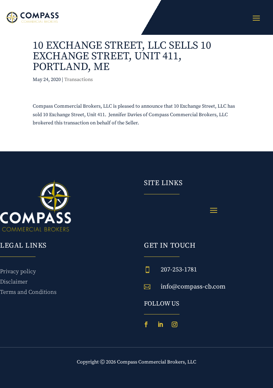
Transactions (78, 79)
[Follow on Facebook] (146, 324)
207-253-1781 (179, 269)
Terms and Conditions (28, 292)
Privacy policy (18, 271)
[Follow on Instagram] (174, 324)
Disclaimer (14, 281)
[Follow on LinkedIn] (160, 324)
